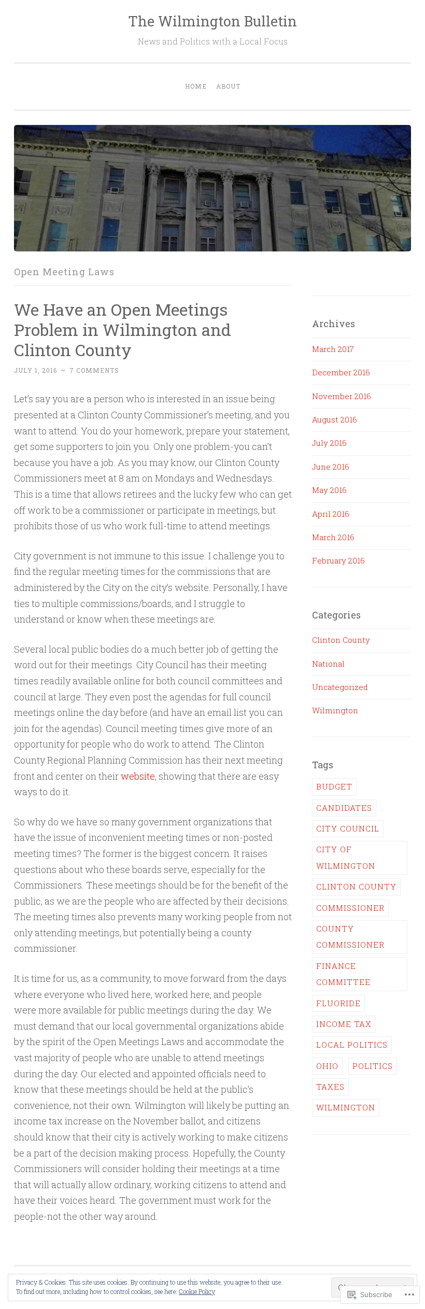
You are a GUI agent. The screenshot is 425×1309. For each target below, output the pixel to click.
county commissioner (350, 936)
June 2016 (330, 466)
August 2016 (334, 419)
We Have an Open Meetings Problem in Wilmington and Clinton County (122, 329)
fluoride (338, 1003)
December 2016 (341, 372)
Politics (372, 1066)
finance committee (343, 974)
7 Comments (94, 370)
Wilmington (335, 710)
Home (196, 86)
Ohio (327, 1066)
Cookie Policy (197, 1291)
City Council (347, 828)
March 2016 (333, 537)
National (328, 663)
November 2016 (341, 396)
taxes (330, 1086)
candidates (344, 808)
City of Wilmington (345, 857)
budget (334, 786)
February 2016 (338, 560)
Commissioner (350, 908)
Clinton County (341, 640)
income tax (344, 1024)
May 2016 (329, 490)
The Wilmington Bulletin (212, 21)
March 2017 (333, 349)
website (138, 776)
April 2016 (330, 514)
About (228, 86)
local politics (352, 1044)
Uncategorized (340, 687)
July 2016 (329, 443)
